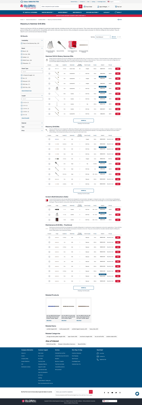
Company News (24, 358)
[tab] (114, 36)
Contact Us (82, 1)
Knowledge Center (102, 1)
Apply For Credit (41, 367)
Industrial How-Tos (76, 364)
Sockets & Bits (41, 19)
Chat (88, 1)
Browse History (74, 1)
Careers (23, 356)
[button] (114, 2)
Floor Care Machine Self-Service (45, 383)
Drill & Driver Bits (51, 344)
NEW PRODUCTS (77, 12)
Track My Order (41, 361)
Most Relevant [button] (99, 37)
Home (21, 19)
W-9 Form (40, 375)
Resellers (57, 358)
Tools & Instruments (31, 19)
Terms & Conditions (68, 403)
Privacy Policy (78, 395)
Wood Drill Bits (82, 344)
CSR (22, 364)
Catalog (93, 1)
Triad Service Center (59, 364)
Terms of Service (86, 395)
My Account (40, 356)
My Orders (40, 358)
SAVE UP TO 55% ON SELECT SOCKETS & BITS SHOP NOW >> (71, 15)
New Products (75, 358)
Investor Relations (25, 361)
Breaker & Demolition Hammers (66, 344)
